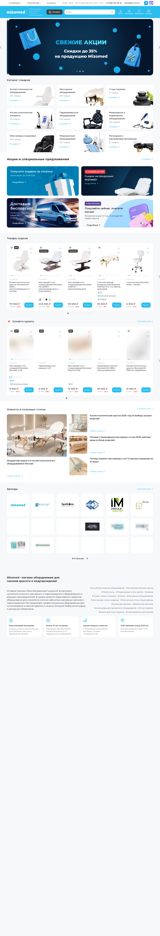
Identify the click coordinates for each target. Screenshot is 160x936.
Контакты (51, 3)
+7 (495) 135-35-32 (114, 3)
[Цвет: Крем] (10, 377)
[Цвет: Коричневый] (46, 299)
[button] (30, 95)
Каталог (56, 12)
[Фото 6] (31, 275)
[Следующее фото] (31, 261)
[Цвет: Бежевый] (17, 377)
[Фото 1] (12, 275)
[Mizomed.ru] (16, 12)
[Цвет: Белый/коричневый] (40, 299)
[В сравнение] (31, 248)
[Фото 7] (89, 359)
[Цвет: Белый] (43, 299)
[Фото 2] (15, 275)
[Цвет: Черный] (20, 377)
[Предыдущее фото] (12, 261)
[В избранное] (31, 253)
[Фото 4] (23, 275)
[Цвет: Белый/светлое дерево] (49, 299)
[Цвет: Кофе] (14, 377)
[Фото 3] (19, 275)
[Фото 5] (27, 275)
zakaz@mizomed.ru (132, 3)
